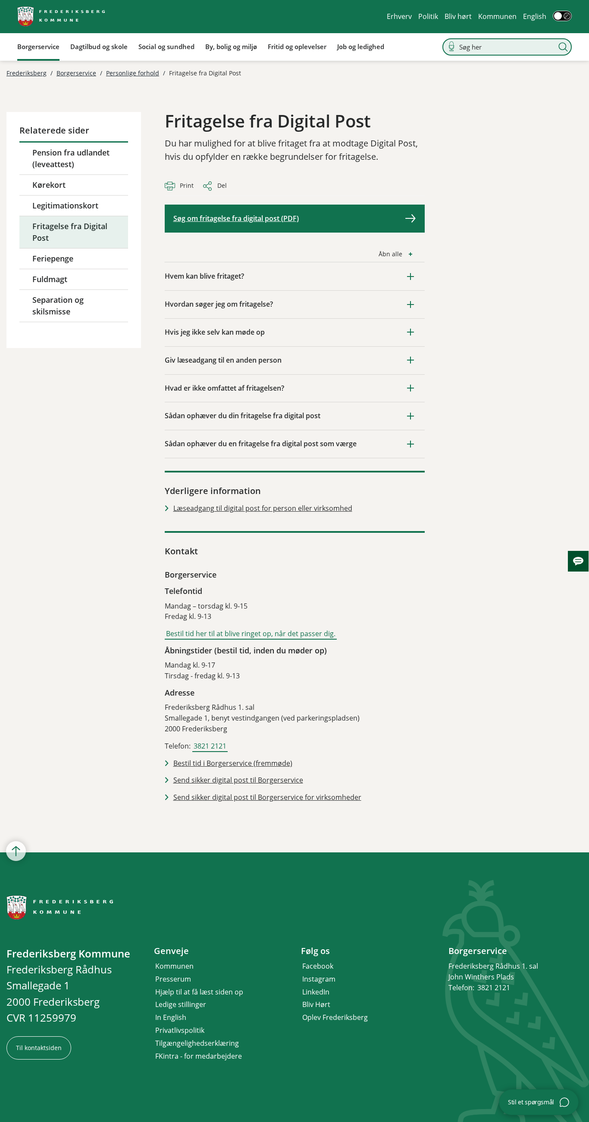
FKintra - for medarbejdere (198, 1056)
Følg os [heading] (315, 951)
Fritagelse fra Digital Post (69, 232)
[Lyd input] (451, 46)
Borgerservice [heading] (477, 951)
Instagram (318, 979)
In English (170, 1017)
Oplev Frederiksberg (335, 1017)
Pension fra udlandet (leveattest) (71, 158)
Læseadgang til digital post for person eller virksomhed (262, 508)
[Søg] (563, 47)
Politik (428, 16)
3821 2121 (210, 746)
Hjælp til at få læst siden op (199, 992)
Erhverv (399, 16)
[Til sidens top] (15, 851)
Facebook (317, 966)
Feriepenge (52, 258)
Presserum (173, 979)
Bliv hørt (458, 16)
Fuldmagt (49, 279)
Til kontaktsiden (39, 1048)
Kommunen (497, 16)
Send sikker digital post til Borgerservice (238, 780)
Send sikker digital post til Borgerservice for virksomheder (267, 797)
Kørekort (49, 185)
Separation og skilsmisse (58, 306)
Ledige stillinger (180, 1004)
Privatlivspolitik (179, 1030)
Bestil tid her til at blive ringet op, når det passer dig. (250, 633)
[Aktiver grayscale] (562, 16)
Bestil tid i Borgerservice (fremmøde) (232, 763)
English (534, 16)
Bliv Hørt (316, 1004)
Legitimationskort (65, 205)
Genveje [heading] (171, 951)
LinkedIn (315, 992)
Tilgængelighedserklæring (197, 1043)
